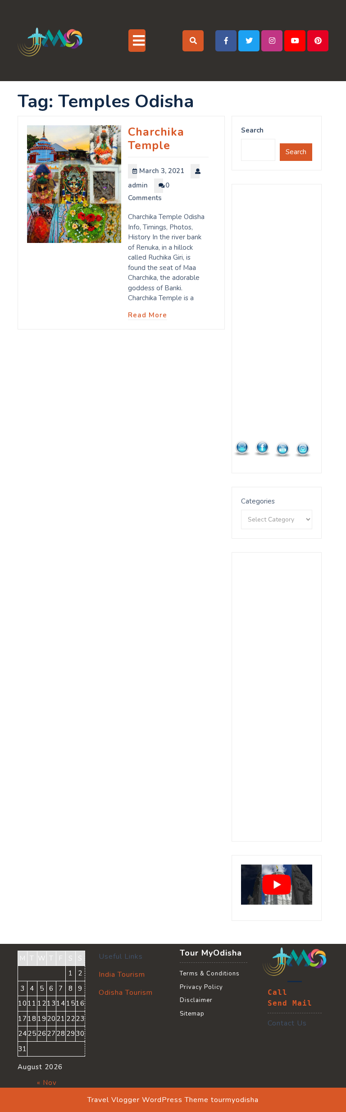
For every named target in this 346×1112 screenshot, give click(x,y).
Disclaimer (196, 1000)
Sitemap (192, 1014)
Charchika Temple (156, 138)
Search (252, 130)
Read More (147, 315)
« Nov (47, 1082)
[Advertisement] (276, 328)
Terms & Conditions (210, 974)
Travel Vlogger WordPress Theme (148, 1100)
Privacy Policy (201, 987)
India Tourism (122, 974)
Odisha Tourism (126, 993)
